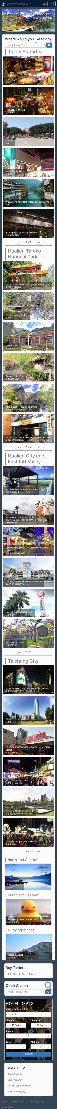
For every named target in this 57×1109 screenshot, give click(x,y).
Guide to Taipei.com (18, 3)
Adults (9, 1042)
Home (4, 1101)
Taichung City (23, 661)
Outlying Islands (21, 930)
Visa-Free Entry (15, 1079)
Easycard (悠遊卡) (16, 1091)
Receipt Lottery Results (19, 1085)
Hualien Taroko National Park (24, 254)
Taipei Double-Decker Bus (20, 974)
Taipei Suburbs (24, 51)
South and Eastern (23, 895)
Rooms (9, 1031)
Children (35, 1042)
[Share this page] (53, 3)
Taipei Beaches (15, 1073)
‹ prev (18, 242)
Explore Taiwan (18, 1101)
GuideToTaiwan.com (36, 1101)
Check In (10, 1020)
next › (38, 242)
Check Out (36, 1020)
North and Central (22, 860)
